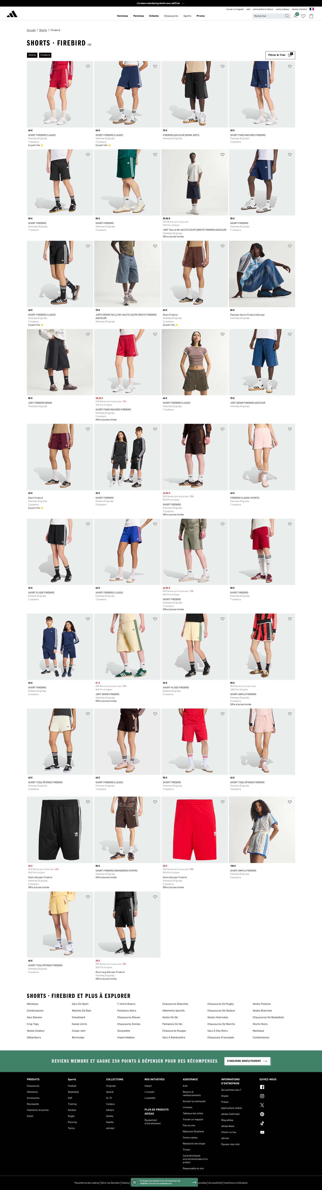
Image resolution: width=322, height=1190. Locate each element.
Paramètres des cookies (86, 1183)
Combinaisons (35, 1010)
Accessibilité (215, 1183)
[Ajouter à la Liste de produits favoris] (88, 67)
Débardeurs (34, 1037)
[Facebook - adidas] (277, 1087)
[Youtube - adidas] (277, 1132)
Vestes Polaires (262, 1004)
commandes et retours (263, 9)
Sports (187, 16)
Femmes (138, 16)
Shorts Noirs (260, 1024)
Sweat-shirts (79, 1024)
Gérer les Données (110, 1183)
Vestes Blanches (262, 1010)
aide (248, 9)
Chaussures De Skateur (221, 1010)
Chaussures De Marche (221, 1024)
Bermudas (78, 1037)
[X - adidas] (277, 1105)
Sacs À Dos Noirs (217, 1031)
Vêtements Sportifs (173, 1010)
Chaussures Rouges (174, 1031)
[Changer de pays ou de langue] (311, 9)
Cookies (125, 1183)
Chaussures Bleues (128, 1017)
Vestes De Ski (170, 1017)
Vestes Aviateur (36, 1031)
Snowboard (78, 1017)
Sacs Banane (34, 1017)
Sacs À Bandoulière (173, 1037)
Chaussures (171, 16)
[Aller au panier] (311, 16)
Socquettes (123, 1031)
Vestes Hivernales (217, 1017)
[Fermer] (134, 1182)
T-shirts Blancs (126, 1004)
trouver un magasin (235, 9)
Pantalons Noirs (126, 1010)
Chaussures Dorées (128, 1024)
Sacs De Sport (80, 1004)
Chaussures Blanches (175, 1004)
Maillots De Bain (81, 1010)
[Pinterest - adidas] (277, 1114)
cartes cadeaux (282, 9)
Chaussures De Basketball (268, 1017)
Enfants (154, 16)
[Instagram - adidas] (277, 1096)
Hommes (122, 16)
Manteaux (32, 1004)
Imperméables (126, 1037)
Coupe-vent (78, 1031)
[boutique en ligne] (12, 14)
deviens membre (299, 9)
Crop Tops (33, 1024)
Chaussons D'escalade (220, 1037)
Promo (201, 16)
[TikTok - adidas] (277, 1123)
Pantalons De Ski (172, 1024)
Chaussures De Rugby (220, 1004)
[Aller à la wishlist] (303, 16)
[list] (146, 55)
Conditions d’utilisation (235, 1183)
